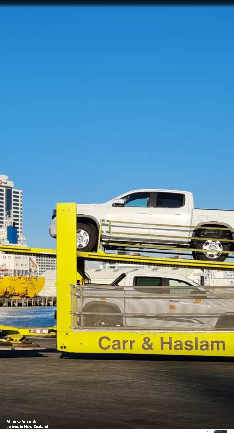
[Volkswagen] (7, 2)
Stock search (20, 2)
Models (14, 2)
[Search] (226, 2)
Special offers (27, 2)
